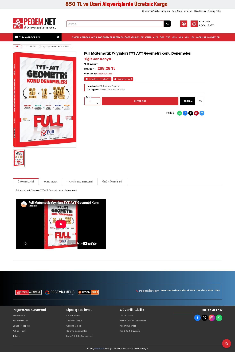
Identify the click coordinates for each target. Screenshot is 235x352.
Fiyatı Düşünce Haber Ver (99, 79)
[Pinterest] (196, 113)
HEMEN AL (188, 101)
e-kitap (188, 11)
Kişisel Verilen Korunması (133, 320)
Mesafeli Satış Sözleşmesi (79, 336)
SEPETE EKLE (140, 101)
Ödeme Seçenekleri (76, 330)
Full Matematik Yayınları (108, 86)
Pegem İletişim (149, 291)
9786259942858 (104, 73)
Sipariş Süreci (73, 315)
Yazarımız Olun (20, 320)
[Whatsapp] (179, 113)
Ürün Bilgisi (26, 181)
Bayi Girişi (177, 11)
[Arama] (167, 23)
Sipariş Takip (214, 11)
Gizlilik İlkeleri (126, 315)
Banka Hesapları (21, 325)
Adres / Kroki (19, 330)
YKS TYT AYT (30, 46)
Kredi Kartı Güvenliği (130, 330)
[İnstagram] (212, 318)
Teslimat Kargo (74, 320)
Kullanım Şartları (128, 325)
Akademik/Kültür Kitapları (156, 11)
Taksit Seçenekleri (80, 181)
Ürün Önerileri (112, 181)
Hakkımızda (19, 315)
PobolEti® (99, 348)
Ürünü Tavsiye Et (125, 79)
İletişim (16, 336)
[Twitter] (190, 113)
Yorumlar (50, 181)
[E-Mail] (202, 113)
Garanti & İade (73, 325)
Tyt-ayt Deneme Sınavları (56, 46)
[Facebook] (185, 113)
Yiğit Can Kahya (97, 59)
